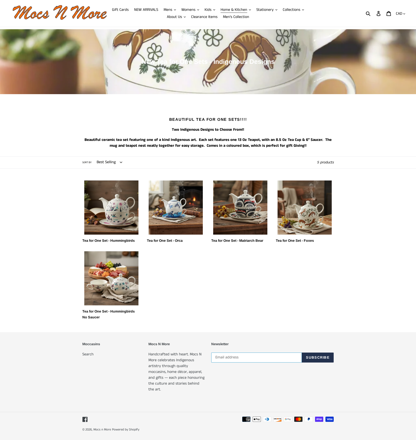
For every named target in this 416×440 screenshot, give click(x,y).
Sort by (87, 162)
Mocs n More (102, 429)
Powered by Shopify (125, 429)
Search (88, 354)
